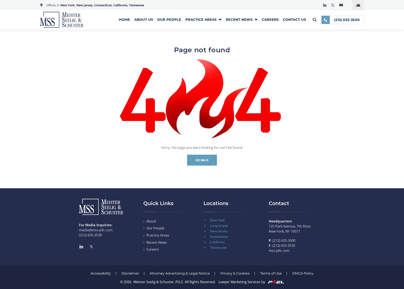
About (151, 221)
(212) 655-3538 (90, 235)
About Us (143, 20)
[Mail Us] (341, 5)
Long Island (218, 226)
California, (120, 5)
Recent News (239, 20)
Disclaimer (130, 273)
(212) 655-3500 (347, 20)
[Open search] (315, 20)
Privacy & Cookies (235, 273)
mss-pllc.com (279, 250)
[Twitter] (333, 5)
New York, (68, 5)
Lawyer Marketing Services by (242, 282)
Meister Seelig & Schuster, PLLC (158, 282)
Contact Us (294, 20)
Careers (270, 20)
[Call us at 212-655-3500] (325, 20)
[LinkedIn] (325, 5)
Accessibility (100, 273)
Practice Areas (201, 20)
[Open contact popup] (358, 5)
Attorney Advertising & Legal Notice (180, 273)
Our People (169, 20)
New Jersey (218, 231)
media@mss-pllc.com (96, 230)
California (217, 242)
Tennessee (136, 5)
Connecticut (219, 236)
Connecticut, (103, 5)
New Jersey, (85, 5)
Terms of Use (271, 273)
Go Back (202, 160)
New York (217, 220)
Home (124, 20)
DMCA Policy (303, 273)
